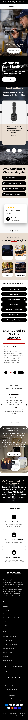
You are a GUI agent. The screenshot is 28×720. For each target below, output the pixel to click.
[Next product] (20, 150)
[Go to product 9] (13, 154)
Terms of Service (8, 648)
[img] (16, 407)
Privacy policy (21, 713)
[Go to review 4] (15, 230)
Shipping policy (20, 715)
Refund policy (12, 713)
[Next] (14, 372)
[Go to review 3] (14, 231)
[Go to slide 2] (9, 53)
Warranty (6, 610)
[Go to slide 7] (18, 53)
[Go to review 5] (17, 230)
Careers (5, 656)
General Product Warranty (11, 618)
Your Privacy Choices (10, 636)
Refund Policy (7, 652)
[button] (4, 7)
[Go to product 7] (10, 154)
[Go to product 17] (24, 154)
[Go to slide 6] (16, 53)
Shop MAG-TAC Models (14, 50)
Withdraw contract (9, 626)
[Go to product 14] (20, 154)
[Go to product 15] (21, 154)
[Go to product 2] (3, 154)
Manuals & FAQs (8, 622)
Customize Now (9, 79)
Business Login (7, 660)
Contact (5, 606)
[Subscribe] (23, 671)
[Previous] (5, 372)
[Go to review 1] (10, 230)
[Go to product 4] (6, 154)
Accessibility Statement (10, 644)
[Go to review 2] (12, 230)
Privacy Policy (7, 640)
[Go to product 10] (14, 154)
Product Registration (9, 614)
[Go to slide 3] (11, 53)
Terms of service (10, 715)
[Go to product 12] (17, 154)
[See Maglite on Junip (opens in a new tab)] (17, 422)
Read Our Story (14, 454)
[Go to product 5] (7, 154)
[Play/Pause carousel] (14, 150)
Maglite (13, 711)
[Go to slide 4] (13, 53)
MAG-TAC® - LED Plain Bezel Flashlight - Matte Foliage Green (14, 411)
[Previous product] (8, 150)
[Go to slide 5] (14, 53)
